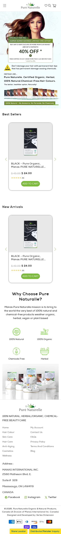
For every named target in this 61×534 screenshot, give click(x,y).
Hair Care (7, 441)
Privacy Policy (37, 441)
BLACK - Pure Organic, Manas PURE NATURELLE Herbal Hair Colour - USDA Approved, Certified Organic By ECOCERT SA (29, 165)
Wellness (7, 455)
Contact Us (36, 432)
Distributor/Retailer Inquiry (44, 531)
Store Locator (18, 531)
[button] (49, 6)
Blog (32, 451)
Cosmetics (7, 451)
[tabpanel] (30, 59)
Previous (6, 159)
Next (55, 159)
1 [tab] (55, 104)
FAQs (33, 437)
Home (5, 427)
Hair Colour (8, 432)
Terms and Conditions (42, 446)
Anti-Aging (8, 446)
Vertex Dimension (45, 515)
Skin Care (7, 437)
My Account (36, 427)
